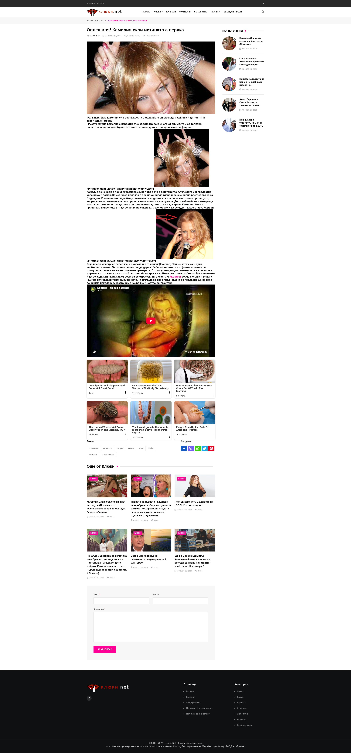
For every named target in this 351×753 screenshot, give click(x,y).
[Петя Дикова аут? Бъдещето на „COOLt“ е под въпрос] (195, 486)
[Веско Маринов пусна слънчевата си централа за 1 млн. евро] (151, 540)
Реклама (190, 691)
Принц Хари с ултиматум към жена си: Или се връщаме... (251, 123)
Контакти (190, 697)
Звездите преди (233, 12)
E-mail (156, 594)
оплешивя (93, 448)
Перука (120, 448)
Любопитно (200, 12)
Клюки (157, 12)
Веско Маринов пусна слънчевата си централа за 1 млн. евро (148, 559)
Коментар (99, 609)
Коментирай (105, 649)
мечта (131, 448)
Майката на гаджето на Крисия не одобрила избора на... (251, 82)
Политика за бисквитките (198, 714)
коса (141, 448)
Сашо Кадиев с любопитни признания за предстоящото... (251, 61)
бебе (150, 448)
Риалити (215, 12)
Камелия (93, 454)
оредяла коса (108, 454)
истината (107, 448)
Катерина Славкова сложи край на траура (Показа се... (251, 41)
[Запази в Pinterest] (211, 448)
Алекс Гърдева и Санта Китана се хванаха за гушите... (250, 102)
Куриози (171, 12)
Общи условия (193, 703)
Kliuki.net (95, 36)
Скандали (185, 12)
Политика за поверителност (199, 708)
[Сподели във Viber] (191, 448)
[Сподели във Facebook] (184, 448)
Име (97, 594)
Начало (146, 12)
